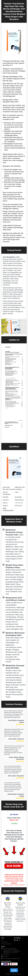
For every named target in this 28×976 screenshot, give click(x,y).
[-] (15, 940)
